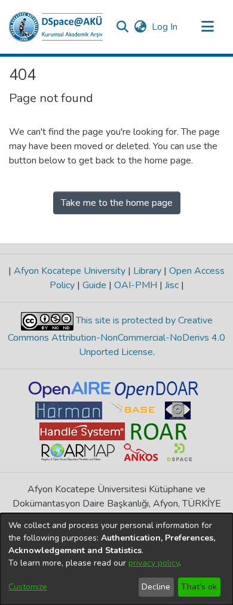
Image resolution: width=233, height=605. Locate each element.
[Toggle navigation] (207, 27)
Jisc (172, 285)
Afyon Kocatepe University (69, 270)
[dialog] (116, 559)
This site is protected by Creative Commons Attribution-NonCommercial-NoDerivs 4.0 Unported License (116, 336)
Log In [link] (165, 26)
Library (147, 270)
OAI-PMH (136, 285)
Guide (94, 285)
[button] (56, 27)
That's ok (199, 586)
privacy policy (153, 563)
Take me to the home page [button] (117, 202)
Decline (156, 586)
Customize (27, 586)
